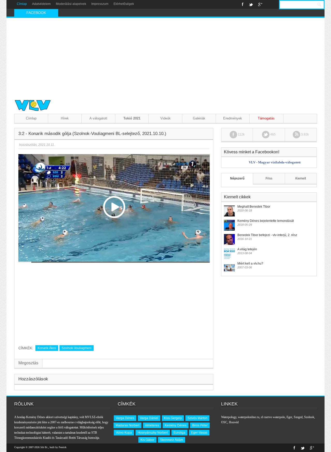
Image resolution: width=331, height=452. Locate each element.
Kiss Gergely (173, 418)
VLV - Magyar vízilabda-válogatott (274, 162)
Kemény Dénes (175, 425)
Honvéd (234, 422)
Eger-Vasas (199, 432)
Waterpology (228, 417)
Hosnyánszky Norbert (153, 432)
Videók (165, 118)
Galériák (199, 118)
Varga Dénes (125, 418)
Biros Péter (200, 425)
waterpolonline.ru (248, 417)
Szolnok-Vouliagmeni (77, 348)
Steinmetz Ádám (171, 440)
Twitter (250, 4)
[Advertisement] (165, 56)
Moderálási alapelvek (71, 4)
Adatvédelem (41, 4)
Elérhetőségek (124, 4)
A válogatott (98, 118)
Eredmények (232, 118)
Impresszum (99, 4)
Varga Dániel (149, 418)
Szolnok (309, 417)
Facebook (242, 4)
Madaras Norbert (127, 425)
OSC (224, 422)
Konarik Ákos (46, 348)
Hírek (65, 118)
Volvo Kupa (124, 432)
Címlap (22, 4)
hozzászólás (27, 145)
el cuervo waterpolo (273, 417)
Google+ (260, 4)
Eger (289, 417)
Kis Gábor (147, 440)
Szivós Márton (197, 418)
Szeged (298, 417)
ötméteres (152, 425)
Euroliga (179, 432)
